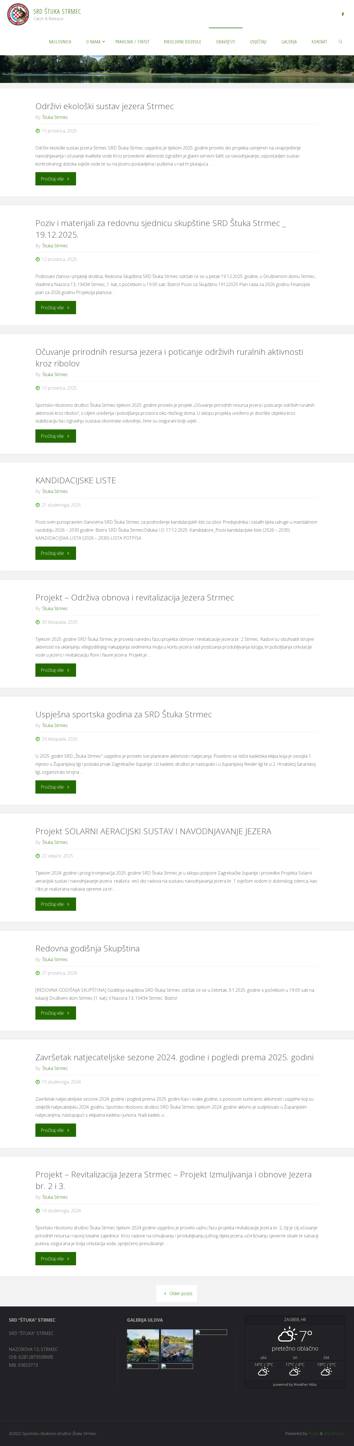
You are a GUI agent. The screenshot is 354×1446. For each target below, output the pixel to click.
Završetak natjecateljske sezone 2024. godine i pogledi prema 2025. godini (174, 1057)
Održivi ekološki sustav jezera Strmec (104, 106)
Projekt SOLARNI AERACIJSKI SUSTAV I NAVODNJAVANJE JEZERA (153, 831)
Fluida (313, 1433)
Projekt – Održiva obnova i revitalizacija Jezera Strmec (134, 597)
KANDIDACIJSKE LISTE (75, 480)
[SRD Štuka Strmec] (18, 14)
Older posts (181, 1293)
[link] (341, 41)
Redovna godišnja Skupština (87, 948)
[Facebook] (343, 14)
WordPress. (334, 1433)
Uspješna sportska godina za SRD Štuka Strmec (123, 714)
